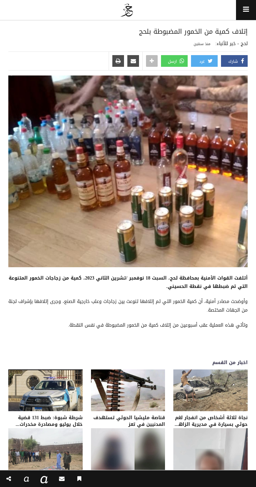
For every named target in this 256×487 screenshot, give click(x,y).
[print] (118, 61)
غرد (202, 61)
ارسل (173, 61)
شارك (233, 61)
